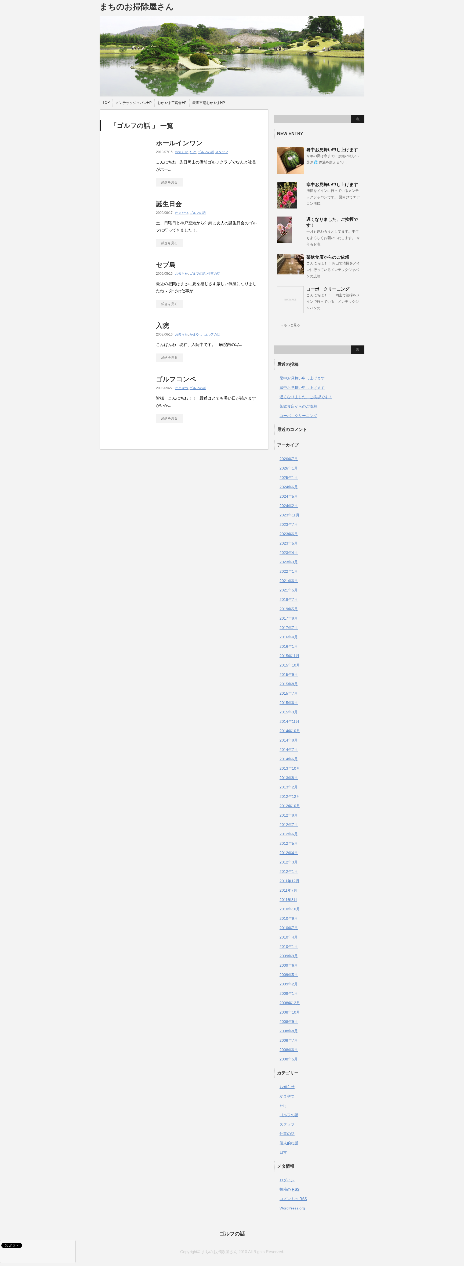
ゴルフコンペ (176, 379)
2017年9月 (289, 618)
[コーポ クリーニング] (290, 311)
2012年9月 (289, 815)
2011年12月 (289, 881)
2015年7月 (289, 693)
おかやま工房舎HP (172, 103)
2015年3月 (289, 712)
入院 (162, 325)
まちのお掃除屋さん (137, 6)
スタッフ (221, 152)
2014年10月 (290, 731)
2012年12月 (290, 796)
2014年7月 (289, 749)
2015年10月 (290, 665)
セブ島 (166, 264)
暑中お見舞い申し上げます (332, 149)
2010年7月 (289, 928)
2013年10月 (290, 768)
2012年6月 (289, 834)
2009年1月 (289, 993)
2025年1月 (289, 477)
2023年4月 (289, 552)
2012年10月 (290, 806)
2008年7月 (289, 1040)
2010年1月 (289, 946)
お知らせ (181, 152)
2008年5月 (289, 1059)
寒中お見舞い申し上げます (332, 184)
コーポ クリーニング (327, 289)
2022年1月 (289, 571)
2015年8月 (289, 684)
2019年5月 (289, 609)
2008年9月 (289, 1021)
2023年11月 (289, 515)
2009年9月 (289, 956)
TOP (106, 102)
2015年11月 (289, 656)
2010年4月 (289, 937)
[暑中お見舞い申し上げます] (290, 171)
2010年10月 (290, 909)
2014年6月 (289, 759)
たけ (193, 152)
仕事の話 (213, 273)
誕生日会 (169, 203)
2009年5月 (289, 975)
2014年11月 (289, 721)
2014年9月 (289, 740)
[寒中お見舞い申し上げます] (287, 206)
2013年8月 (289, 778)
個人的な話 (289, 1143)
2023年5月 (289, 543)
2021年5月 (289, 590)
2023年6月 (289, 534)
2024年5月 (289, 496)
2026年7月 (289, 459)
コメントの (293, 1199)
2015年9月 (289, 674)
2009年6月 (289, 965)
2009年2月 (289, 984)
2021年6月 (289, 581)
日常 (283, 1152)
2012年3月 (289, 862)
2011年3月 (288, 900)
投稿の (289, 1189)
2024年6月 (289, 487)
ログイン (287, 1180)
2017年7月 (289, 627)
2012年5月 (289, 843)
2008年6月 (289, 1050)
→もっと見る (290, 325)
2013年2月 (289, 787)
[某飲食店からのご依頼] (290, 272)
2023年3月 (289, 562)
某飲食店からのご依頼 (327, 257)
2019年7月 (289, 599)
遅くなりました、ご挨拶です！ (306, 397)
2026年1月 (289, 468)
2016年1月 (289, 646)
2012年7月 (289, 824)
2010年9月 (289, 918)
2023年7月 (289, 524)
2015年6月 (289, 703)
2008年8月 (289, 1031)
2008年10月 (290, 1012)
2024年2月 (289, 506)
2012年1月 (289, 871)
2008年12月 (290, 1003)
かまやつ (181, 213)
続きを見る (169, 182)
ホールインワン (179, 143)
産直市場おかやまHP (208, 103)
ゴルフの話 (206, 152)
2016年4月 (289, 637)
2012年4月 (289, 853)
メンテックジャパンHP (133, 103)
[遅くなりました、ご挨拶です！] (284, 241)
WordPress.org (292, 1208)
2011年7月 (288, 890)
